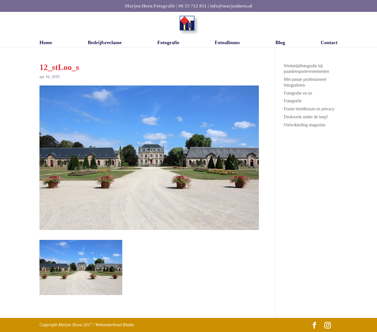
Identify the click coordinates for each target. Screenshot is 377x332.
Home (45, 43)
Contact (329, 43)
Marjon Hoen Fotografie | (151, 6)
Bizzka (128, 324)
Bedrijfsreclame (105, 43)
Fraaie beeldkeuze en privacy (309, 108)
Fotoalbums (227, 43)
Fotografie (168, 43)
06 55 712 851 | (194, 6)
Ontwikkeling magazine (304, 124)
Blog (280, 43)
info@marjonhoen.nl (231, 6)
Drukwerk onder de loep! (306, 116)
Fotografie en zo (298, 93)
